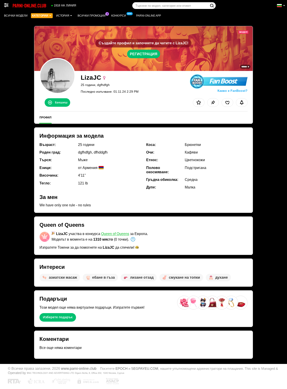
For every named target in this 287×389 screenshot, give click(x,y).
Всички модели (16, 15)
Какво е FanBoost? (232, 90)
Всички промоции (92, 15)
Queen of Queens (115, 234)
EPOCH (121, 368)
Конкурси (118, 15)
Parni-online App (148, 15)
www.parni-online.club (78, 368)
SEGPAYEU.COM (144, 368)
